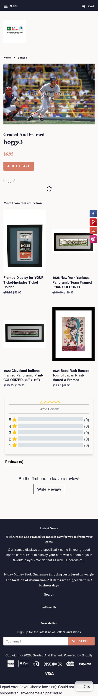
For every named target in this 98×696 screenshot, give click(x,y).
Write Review (49, 489)
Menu (13, 6)
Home (7, 57)
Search (49, 594)
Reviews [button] (14, 461)
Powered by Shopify (78, 655)
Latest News (49, 528)
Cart (91, 6)
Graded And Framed (47, 655)
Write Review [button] (49, 409)
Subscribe (81, 641)
